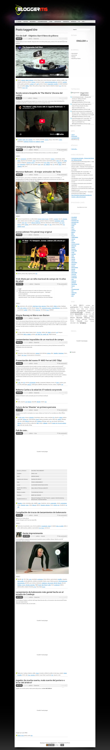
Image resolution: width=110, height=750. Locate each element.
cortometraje (63, 503)
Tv (53, 164)
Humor (36, 174)
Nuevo (72, 319)
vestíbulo (37, 141)
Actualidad (74, 217)
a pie (30, 579)
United (44, 334)
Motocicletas (74, 267)
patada (29, 334)
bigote (39, 219)
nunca (23, 585)
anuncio (81, 307)
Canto (23, 139)
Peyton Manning (56, 308)
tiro (60, 86)
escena (46, 139)
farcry (57, 160)
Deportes (36, 38)
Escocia (33, 82)
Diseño (73, 247)
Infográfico (74, 262)
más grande (50, 583)
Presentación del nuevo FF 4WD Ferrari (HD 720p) (39, 360)
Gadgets (73, 254)
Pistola (39, 585)
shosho (55, 505)
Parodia (31, 141)
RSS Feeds (51, 745)
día (84, 314)
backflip (60, 579)
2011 (81, 305)
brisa (39, 306)
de (53, 417)
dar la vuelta (20, 581)
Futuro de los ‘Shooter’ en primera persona (36, 407)
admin (30, 38)
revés (45, 224)
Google (73, 259)
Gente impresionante (33, 533)
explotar (65, 82)
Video (60, 164)
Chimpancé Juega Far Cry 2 (28, 146)
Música (35, 98)
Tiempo (72, 321)
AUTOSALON (32, 382)
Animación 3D (74, 220)
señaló (25, 310)
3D (22, 579)
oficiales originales (30, 585)
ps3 (18, 164)
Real (38, 423)
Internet (73, 264)
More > (18, 156)
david (49, 526)
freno (57, 382)
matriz (60, 139)
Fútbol (55, 306)
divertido (65, 219)
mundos (33, 675)
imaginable (50, 84)
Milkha (27, 86)
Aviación (73, 230)
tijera (39, 334)
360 (20, 417)
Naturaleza (74, 272)
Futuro (37, 419)
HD (93, 314)
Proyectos (74, 276)
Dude (37, 673)
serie (39, 164)
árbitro (19, 735)
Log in (73, 134)
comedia (30, 139)
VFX (72, 291)
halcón (62, 221)
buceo (46, 219)
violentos (19, 166)
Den (40, 332)
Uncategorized (75, 289)
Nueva (92, 317)
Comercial (81, 310)
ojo (60, 222)
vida (18, 425)
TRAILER (48, 164)
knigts (37, 308)
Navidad (43, 505)
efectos (61, 417)
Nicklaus (19, 585)
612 (24, 382)
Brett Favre (35, 306)
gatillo (65, 160)
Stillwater (45, 423)
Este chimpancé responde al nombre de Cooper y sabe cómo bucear (81, 196)
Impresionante (21, 583)
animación (23, 159)
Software (73, 282)
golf (37, 84)
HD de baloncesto (63, 581)
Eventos (73, 249)
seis (50, 224)
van (47, 334)
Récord (46, 585)
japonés (29, 162)
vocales (42, 141)
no (50, 421)
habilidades (57, 221)
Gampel (37, 353)
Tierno (73, 286)
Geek (72, 256)
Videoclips (74, 292)
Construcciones (75, 244)
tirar (37, 310)
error (22, 735)
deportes (72, 314)
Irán (23, 222)
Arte (72, 227)
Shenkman (61, 353)
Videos (73, 294)
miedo (48, 162)
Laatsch (59, 419)
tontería (19, 226)
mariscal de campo (46, 308)
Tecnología (74, 284)
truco (23, 87)
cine (27, 139)
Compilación (44, 526)
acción (23, 417)
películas (59, 162)
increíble (56, 84)
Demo (18, 160)
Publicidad (22, 164)
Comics (73, 242)
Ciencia (52, 159)
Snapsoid (73, 281)
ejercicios (44, 306)
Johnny (25, 308)
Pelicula (19, 423)
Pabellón (56, 353)
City (38, 332)
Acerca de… (74, 149)
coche (86, 309)
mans (27, 505)
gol (57, 332)
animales (19, 503)
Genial (36, 410)
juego (85, 316)
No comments (63, 149)
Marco (25, 334)
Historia (29, 402)
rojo (36, 334)
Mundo (59, 583)
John (21, 308)
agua (93, 305)
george (32, 84)
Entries (74, 136)
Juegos (73, 266)
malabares (44, 583)
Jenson (29, 384)
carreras (72, 309)
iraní (25, 222)
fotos (57, 526)
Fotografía (74, 250)
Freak (72, 252)
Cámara (88, 312)
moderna (39, 421)
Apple (72, 225)
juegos (33, 162)
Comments (75, 138)
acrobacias (40, 579)
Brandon (31, 417)
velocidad (72, 323)
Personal (73, 274)
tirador (53, 423)
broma (43, 219)
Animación (74, 219)
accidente (88, 305)
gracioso (37, 221)
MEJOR (38, 402)
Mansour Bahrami (35, 222)
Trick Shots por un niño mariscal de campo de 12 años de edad (41, 279)
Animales (73, 224)
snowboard (57, 585)
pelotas (26, 224)
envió (34, 160)
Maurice (34, 505)
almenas (31, 80)
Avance (86, 307)
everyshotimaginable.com (51, 82)
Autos (35, 363)
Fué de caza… (22, 430)
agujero (23, 80)
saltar (49, 585)
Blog (72, 234)
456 (19, 382)
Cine (35, 433)
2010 (75, 305)
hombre (71, 315)
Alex (18, 306)
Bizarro (36, 149)
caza (39, 503)
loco (45, 162)
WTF (72, 296)
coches (92, 309)
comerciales (53, 503)
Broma (73, 235)
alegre (27, 80)
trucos (23, 226)
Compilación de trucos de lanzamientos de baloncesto (41, 512)
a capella (19, 139)
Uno (26, 87)
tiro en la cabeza (62, 423)
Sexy (72, 279)
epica (87, 314)
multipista (26, 141)
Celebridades (74, 237)
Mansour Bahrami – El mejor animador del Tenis (38, 171)
